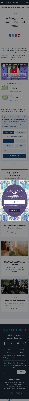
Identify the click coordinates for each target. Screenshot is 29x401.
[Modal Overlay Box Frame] (14, 200)
